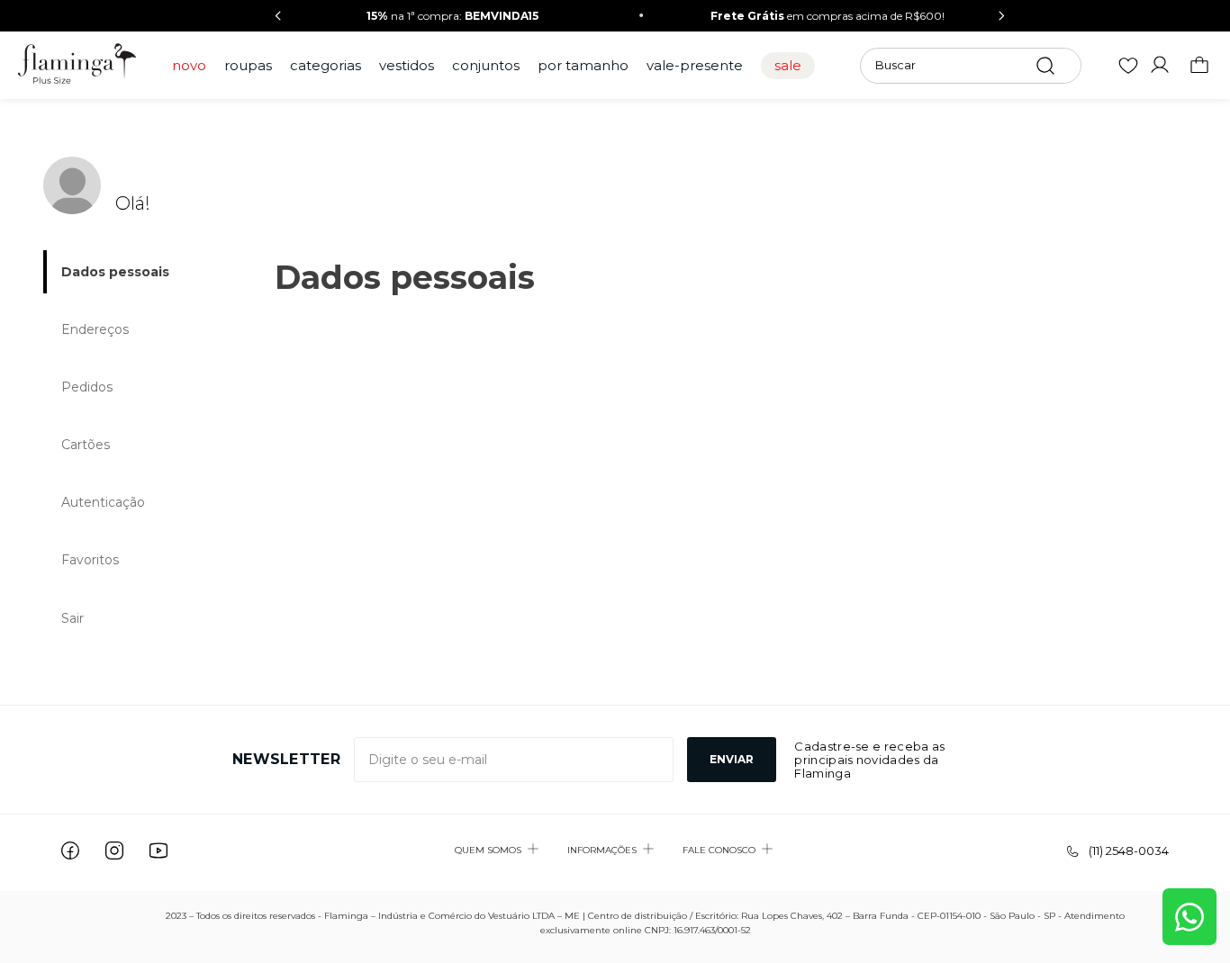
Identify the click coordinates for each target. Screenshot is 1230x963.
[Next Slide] (1001, 16)
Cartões (85, 444)
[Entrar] (1163, 66)
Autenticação (103, 502)
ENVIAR (732, 759)
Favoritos (90, 560)
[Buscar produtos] (1045, 66)
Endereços (95, 329)
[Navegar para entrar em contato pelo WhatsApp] (1189, 916)
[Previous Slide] (278, 16)
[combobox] (970, 66)
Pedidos (87, 387)
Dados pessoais (115, 272)
